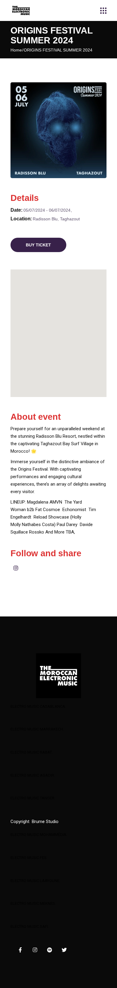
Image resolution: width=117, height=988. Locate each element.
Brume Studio (45, 821)
